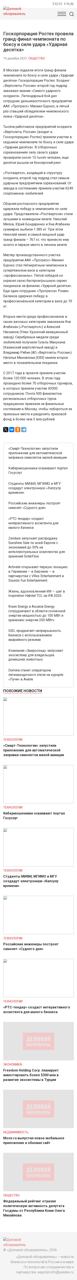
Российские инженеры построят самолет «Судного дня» (34, 505)
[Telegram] (23, 429)
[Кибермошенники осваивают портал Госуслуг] (38, 802)
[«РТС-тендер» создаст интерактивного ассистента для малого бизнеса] (38, 996)
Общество (36, 58)
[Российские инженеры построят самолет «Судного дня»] (38, 933)
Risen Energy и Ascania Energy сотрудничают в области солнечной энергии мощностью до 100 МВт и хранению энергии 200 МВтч (36, 613)
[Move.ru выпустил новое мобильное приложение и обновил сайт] (38, 1127)
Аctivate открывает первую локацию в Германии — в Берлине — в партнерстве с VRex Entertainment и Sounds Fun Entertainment (38, 573)
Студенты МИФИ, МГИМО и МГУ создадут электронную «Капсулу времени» (34, 488)
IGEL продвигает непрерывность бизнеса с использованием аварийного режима (34, 635)
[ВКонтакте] (11, 429)
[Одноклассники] (17, 429)
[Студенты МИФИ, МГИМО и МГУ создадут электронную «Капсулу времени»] (38, 865)
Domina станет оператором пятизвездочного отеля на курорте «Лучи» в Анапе (35, 674)
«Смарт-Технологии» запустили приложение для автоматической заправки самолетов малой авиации (37, 453)
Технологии (12, 739)
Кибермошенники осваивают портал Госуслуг (38, 470)
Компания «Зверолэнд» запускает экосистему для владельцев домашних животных (35, 655)
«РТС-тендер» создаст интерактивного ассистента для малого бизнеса (33, 523)
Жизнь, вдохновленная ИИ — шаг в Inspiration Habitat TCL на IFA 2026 (36, 593)
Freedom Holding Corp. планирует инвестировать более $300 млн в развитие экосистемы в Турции (31, 1075)
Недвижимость (15, 1132)
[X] (5, 429)
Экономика (12, 1064)
